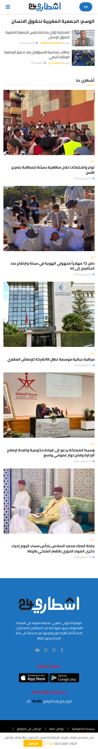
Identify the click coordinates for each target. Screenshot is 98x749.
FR (86, 7)
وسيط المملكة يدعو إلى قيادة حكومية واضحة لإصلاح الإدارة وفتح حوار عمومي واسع (51, 452)
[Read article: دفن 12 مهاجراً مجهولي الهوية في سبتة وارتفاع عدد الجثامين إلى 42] (49, 218)
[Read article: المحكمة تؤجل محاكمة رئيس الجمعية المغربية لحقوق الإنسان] (83, 38)
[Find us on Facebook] (62, 650)
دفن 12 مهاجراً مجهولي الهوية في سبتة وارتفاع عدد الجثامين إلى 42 (52, 266)
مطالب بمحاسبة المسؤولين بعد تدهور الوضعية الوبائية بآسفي (37, 54)
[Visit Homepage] (45, 6)
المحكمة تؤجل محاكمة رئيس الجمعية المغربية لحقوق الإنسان (37, 34)
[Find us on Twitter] (54, 650)
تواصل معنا (56, 728)
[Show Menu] (8, 7)
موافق (33, 743)
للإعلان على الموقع (29, 728)
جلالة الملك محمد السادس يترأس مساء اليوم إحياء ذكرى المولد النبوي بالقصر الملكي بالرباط (53, 548)
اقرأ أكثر (48, 743)
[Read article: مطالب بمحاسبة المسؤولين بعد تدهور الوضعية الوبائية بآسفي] (83, 58)
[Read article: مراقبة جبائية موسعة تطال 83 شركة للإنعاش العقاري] (49, 314)
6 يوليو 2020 (37, 63)
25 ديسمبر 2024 (27, 43)
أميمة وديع (55, 63)
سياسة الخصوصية (83, 728)
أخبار (92, 161)
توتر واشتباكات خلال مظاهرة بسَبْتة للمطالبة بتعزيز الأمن (53, 170)
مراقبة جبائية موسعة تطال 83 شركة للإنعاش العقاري (51, 359)
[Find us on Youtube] (37, 650)
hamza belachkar (50, 43)
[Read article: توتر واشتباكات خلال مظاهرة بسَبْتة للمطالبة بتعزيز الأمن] (49, 122)
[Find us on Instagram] (45, 650)
